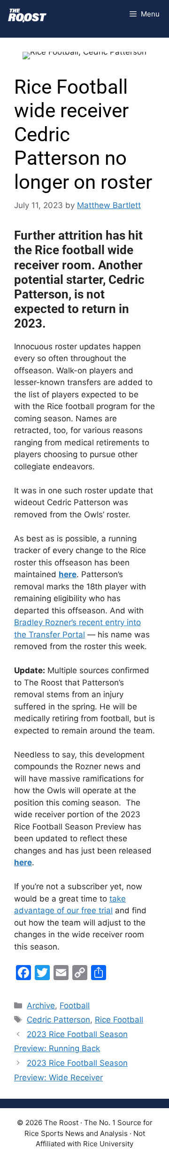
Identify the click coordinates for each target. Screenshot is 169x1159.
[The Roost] (27, 14)
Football (75, 1005)
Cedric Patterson (58, 1019)
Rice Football (119, 1019)
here (68, 574)
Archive (41, 1005)
